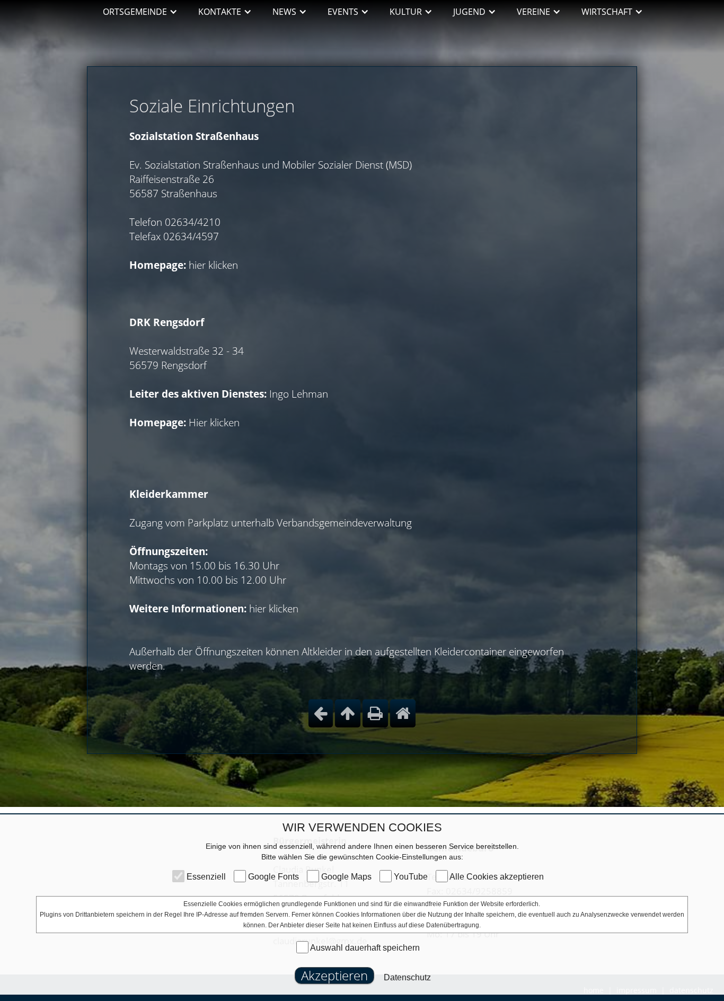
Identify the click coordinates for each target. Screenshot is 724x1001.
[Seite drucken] (375, 713)
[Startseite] (403, 713)
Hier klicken (214, 422)
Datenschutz (407, 977)
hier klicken (213, 265)
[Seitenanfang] (347, 713)
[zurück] (320, 713)
